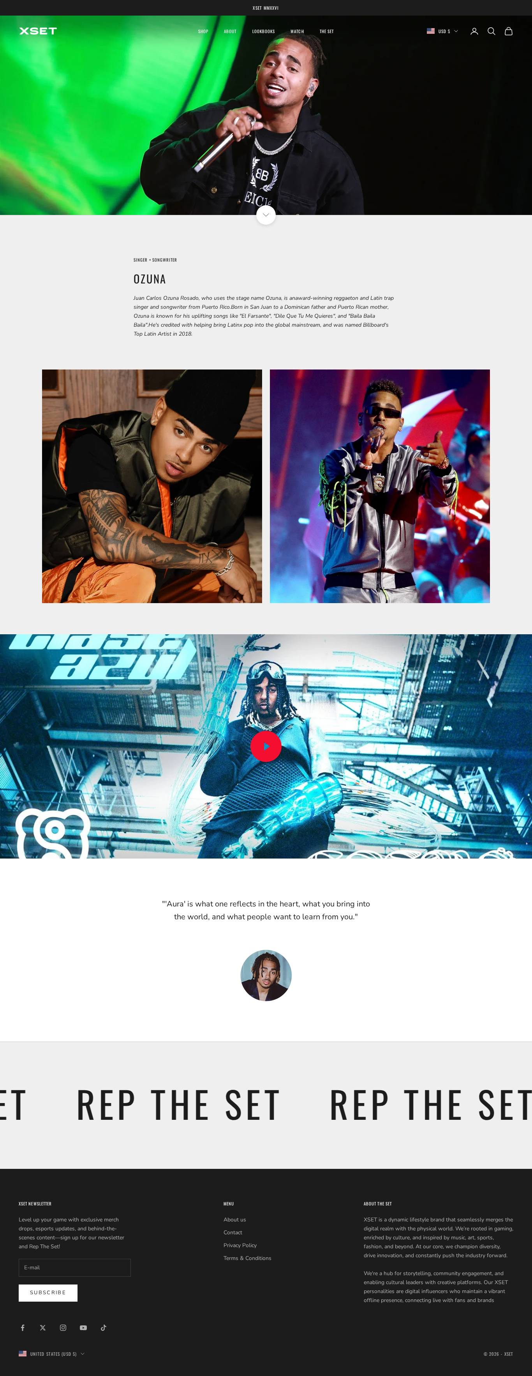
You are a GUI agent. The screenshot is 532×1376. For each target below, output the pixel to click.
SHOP (203, 31)
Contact (233, 1232)
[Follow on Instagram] (63, 1328)
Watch (297, 31)
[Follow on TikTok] (103, 1328)
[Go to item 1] (266, 975)
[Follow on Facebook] (22, 1328)
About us (235, 1219)
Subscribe (48, 1292)
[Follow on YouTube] (83, 1328)
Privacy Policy (240, 1245)
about (230, 31)
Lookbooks (263, 31)
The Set (327, 31)
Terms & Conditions (247, 1258)
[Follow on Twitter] (43, 1328)
